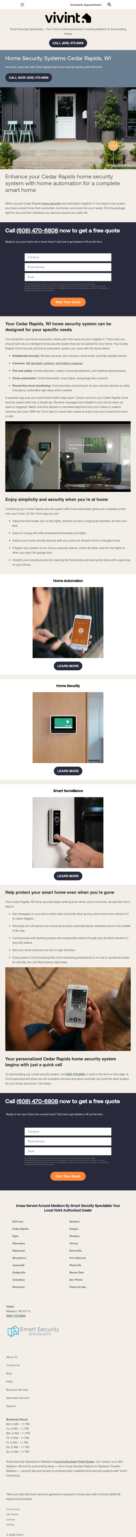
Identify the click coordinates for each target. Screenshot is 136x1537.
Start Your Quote (68, 302)
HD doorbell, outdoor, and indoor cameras (54, 363)
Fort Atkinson (77, 1258)
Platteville (75, 1265)
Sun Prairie (76, 1279)
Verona (73, 1243)
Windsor (74, 1236)
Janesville (18, 1265)
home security (51, 203)
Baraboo (74, 1221)
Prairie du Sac (77, 1287)
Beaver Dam (76, 1272)
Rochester (18, 1287)
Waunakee (18, 1243)
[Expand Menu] (38, 25)
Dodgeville (18, 1272)
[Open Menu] (22, 5)
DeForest (17, 1221)
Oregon (73, 1228)
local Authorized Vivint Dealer (74, 1461)
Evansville (75, 1250)
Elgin (15, 1236)
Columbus (18, 1279)
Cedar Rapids (20, 1228)
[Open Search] (109, 4)
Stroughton (19, 1258)
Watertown (18, 1250)
